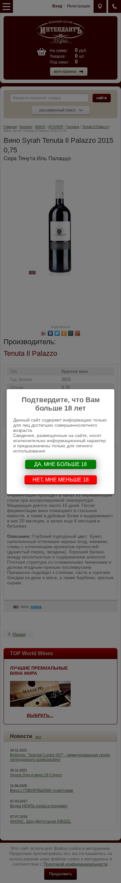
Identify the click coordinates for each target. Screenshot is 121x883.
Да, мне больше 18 (60, 464)
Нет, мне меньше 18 (61, 479)
